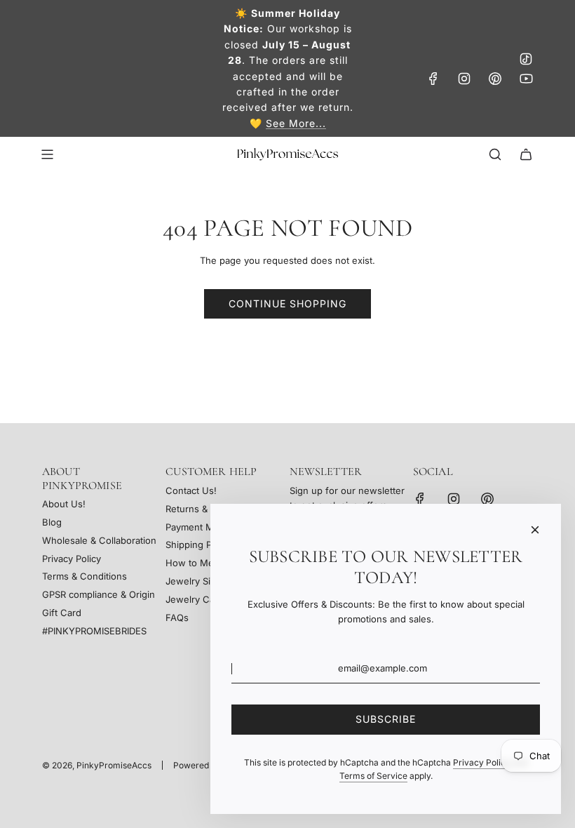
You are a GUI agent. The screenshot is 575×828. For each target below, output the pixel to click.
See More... (296, 123)
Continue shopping (287, 303)
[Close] (535, 529)
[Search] (495, 154)
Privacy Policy (481, 762)
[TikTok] (525, 59)
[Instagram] (464, 79)
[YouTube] (525, 79)
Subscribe (386, 719)
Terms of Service (373, 775)
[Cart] (525, 154)
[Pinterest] (495, 79)
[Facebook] (433, 79)
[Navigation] (47, 154)
